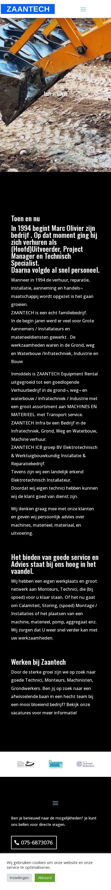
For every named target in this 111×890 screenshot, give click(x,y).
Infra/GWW (55, 94)
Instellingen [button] (19, 877)
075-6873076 (37, 842)
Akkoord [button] (45, 877)
